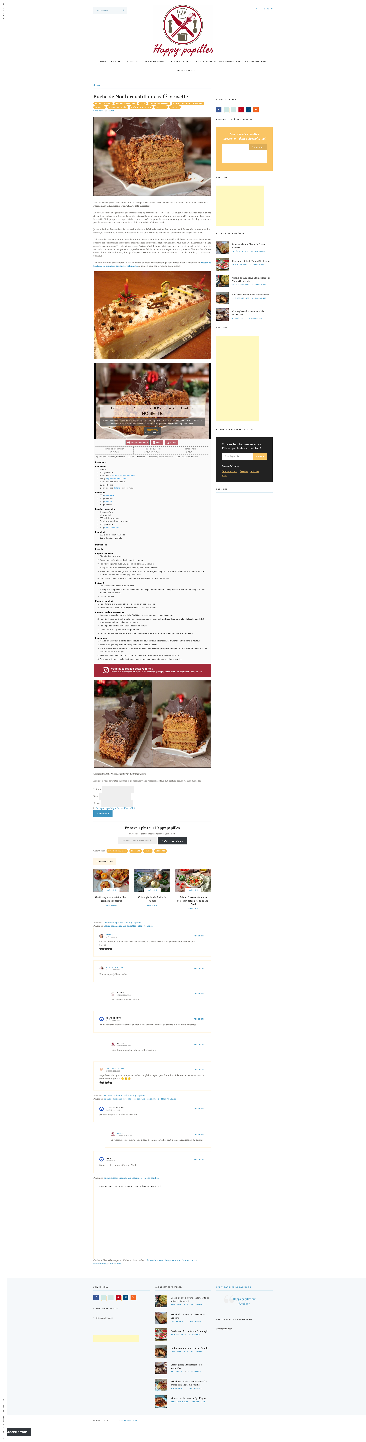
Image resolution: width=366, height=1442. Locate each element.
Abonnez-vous (172, 840)
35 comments (258, 251)
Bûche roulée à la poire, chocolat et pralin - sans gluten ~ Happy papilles (140, 1099)
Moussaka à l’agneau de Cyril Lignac (189, 1398)
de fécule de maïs (112, 527)
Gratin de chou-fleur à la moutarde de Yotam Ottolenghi (251, 279)
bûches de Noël (103, 103)
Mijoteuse (133, 61)
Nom (95, 796)
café (142, 103)
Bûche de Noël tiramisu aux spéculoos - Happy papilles (131, 1178)
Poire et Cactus (114, 967)
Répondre (199, 936)
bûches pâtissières (125, 103)
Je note (173, 442)
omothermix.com (115, 1068)
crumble (99, 107)
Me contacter (3, 1404)
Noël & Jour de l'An (141, 107)
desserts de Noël (117, 107)
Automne (111, 890)
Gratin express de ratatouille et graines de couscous (111, 899)
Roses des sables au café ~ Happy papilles (124, 1095)
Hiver (148, 851)
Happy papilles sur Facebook (233, 1287)
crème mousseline (159, 103)
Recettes (116, 61)
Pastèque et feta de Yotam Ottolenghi (251, 261)
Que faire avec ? (185, 70)
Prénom (97, 789)
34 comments (259, 298)
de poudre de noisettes (116, 478)
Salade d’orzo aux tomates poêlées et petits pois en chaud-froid (193, 901)
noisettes (161, 107)
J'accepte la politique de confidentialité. (115, 808)
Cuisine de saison (154, 61)
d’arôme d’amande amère (123, 475)
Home (103, 61)
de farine (118, 488)
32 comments (255, 318)
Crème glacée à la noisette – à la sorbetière (248, 313)
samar (109, 935)
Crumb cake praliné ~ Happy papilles (122, 922)
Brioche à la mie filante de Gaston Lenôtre (249, 246)
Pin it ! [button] (158, 442)
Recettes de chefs (255, 61)
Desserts (135, 851)
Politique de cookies (3, 1427)
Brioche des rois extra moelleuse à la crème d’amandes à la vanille (189, 1383)
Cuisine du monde (180, 61)
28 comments (198, 1402)
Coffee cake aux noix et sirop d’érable (250, 294)
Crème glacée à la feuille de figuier (152, 899)
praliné (175, 107)
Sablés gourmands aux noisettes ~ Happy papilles (128, 926)
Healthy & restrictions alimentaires (218, 61)
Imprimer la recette (139, 442)
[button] (148, 429)
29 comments (195, 1388)
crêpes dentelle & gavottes (187, 103)
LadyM (111, 111)
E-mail (96, 803)
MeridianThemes (130, 1420)
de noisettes (109, 495)
